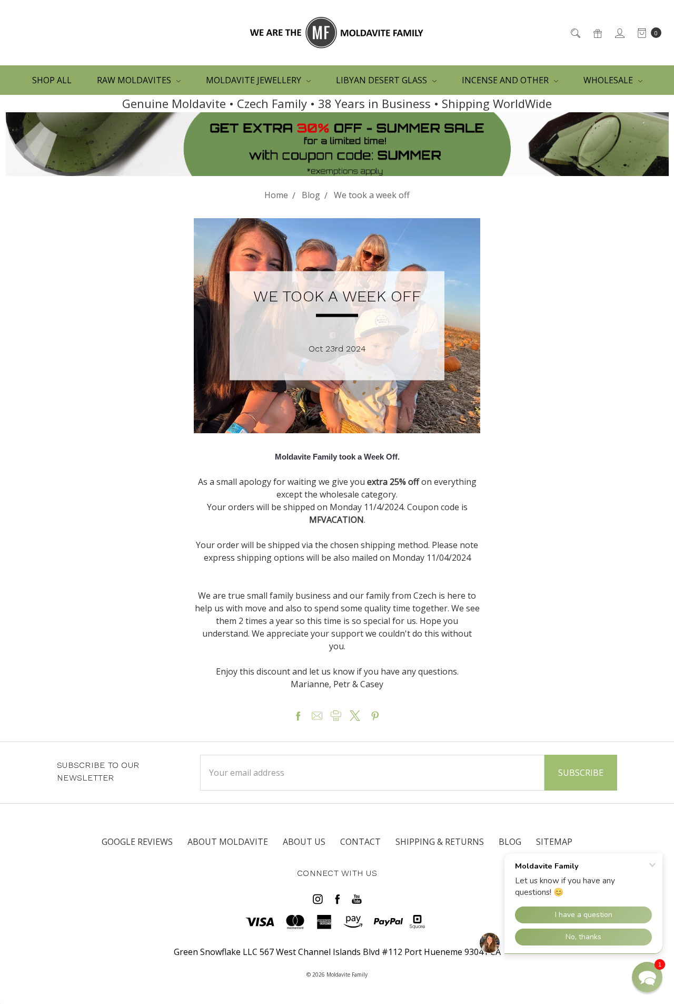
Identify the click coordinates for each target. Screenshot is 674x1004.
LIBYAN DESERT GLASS (382, 80)
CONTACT (360, 841)
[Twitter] (355, 715)
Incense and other (506, 80)
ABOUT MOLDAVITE (227, 841)
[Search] (574, 32)
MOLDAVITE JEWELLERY (254, 80)
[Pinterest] (375, 715)
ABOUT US (304, 841)
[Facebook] (298, 715)
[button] (647, 977)
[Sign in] (619, 32)
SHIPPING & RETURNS (439, 841)
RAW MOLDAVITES (135, 80)
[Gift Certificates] (597, 32)
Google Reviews (137, 841)
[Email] (317, 715)
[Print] (336, 715)
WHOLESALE (609, 80)
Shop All (52, 80)
